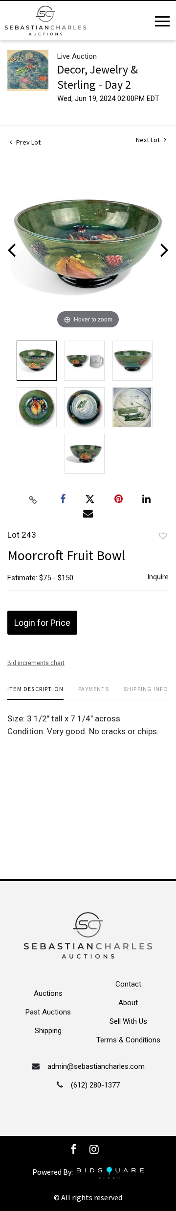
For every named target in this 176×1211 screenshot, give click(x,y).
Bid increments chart (36, 663)
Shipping (48, 1030)
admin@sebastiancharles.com (96, 1066)
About (128, 1002)
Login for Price (42, 623)
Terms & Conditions (128, 1040)
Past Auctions (48, 1012)
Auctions (48, 993)
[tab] (35, 693)
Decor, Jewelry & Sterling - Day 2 (97, 77)
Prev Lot (28, 142)
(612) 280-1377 (95, 1085)
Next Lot (148, 140)
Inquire (158, 576)
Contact (128, 984)
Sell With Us (128, 1021)
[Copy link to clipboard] (33, 499)
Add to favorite (163, 536)
